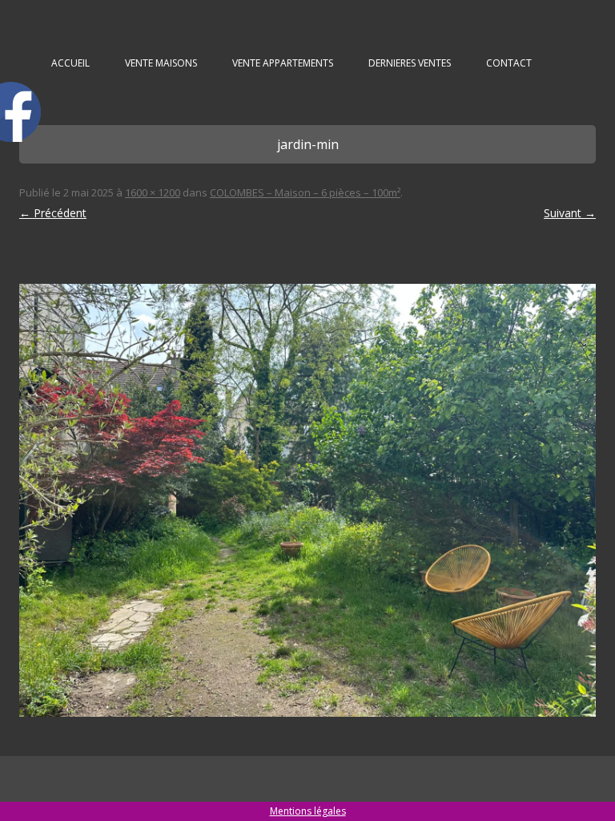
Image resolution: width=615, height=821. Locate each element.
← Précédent (52, 212)
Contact (509, 63)
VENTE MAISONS (161, 63)
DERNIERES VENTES (409, 63)
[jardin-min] (307, 500)
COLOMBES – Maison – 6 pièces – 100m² (305, 192)
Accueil (70, 63)
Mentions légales (308, 811)
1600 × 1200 (152, 192)
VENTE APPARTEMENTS (282, 63)
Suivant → (570, 212)
